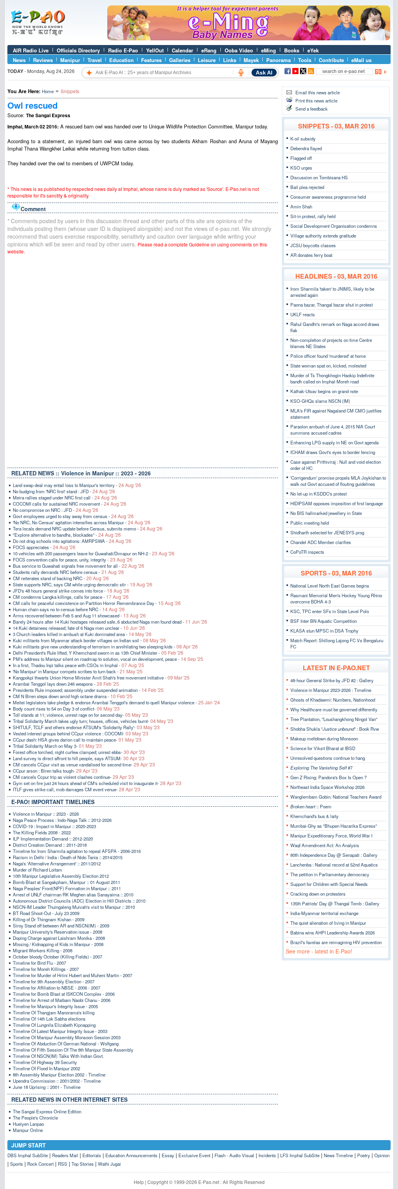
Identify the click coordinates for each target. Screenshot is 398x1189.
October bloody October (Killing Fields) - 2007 (57, 956)
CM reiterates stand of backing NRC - (61, 578)
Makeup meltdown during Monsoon (324, 738)
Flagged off (301, 158)
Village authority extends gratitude (323, 235)
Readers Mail (65, 1155)
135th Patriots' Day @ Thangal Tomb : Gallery (334, 903)
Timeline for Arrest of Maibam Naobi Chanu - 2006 (61, 1000)
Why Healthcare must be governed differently (333, 709)
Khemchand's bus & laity (314, 816)
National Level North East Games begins (329, 585)
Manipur (70, 60)
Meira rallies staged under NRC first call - (65, 497)
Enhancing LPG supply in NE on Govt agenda (334, 442)
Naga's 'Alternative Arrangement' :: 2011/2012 (57, 863)
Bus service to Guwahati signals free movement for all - (78, 566)
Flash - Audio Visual (234, 1155)
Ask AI (264, 72)
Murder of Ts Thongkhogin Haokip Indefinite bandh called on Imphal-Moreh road (332, 378)
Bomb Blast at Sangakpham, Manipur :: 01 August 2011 (66, 882)
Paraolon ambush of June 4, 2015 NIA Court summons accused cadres (332, 429)
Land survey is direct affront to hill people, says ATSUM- (79, 758)
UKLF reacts (302, 314)
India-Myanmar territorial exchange (324, 913)
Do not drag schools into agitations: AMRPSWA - (72, 541)
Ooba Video (239, 50)
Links (229, 60)
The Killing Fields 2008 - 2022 (42, 832)
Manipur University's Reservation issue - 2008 (57, 932)
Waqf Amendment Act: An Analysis (324, 845)
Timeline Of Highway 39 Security (45, 1062)
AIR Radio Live (31, 50)
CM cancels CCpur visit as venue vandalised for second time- (84, 764)
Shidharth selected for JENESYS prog (327, 532)
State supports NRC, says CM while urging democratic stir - (82, 584)
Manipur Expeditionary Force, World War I (331, 835)
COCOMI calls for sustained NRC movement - (69, 504)
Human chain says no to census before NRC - (69, 609)
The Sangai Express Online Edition (47, 1111)
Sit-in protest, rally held (312, 216)
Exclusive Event (194, 1155)
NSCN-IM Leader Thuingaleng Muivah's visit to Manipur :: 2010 (74, 907)
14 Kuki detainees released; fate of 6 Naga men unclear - (79, 628)
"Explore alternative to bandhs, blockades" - (67, 535)
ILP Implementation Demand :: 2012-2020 (53, 838)
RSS (62, 1164)
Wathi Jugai (109, 1164)
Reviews (43, 60)
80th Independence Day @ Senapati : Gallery (333, 855)
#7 (321, 767)
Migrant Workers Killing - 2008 (42, 950)
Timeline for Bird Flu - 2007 (39, 963)
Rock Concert (40, 1164)
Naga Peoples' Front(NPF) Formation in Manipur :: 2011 (67, 888)
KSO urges (301, 168)
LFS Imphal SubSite (299, 1155)
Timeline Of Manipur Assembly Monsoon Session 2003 (66, 1037)
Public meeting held (309, 523)
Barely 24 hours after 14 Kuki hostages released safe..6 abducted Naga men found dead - (110, 622)
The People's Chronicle (35, 1117)
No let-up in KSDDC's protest (318, 494)
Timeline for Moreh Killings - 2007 (46, 969)
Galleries (179, 60)
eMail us (361, 60)
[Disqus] (142, 359)
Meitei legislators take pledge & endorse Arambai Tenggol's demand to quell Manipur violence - (116, 702)
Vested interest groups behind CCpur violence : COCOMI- (80, 733)
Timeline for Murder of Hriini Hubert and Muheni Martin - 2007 (72, 975)
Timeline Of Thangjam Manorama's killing (53, 1012)
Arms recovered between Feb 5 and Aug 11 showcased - (79, 615)
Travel (94, 60)
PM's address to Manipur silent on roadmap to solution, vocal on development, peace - (108, 659)
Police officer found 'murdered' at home (328, 356)
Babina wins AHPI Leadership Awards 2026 (332, 932)
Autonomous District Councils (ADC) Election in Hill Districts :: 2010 (79, 901)
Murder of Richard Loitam (37, 870)
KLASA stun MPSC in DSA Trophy (324, 630)
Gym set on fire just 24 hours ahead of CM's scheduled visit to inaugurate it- (97, 783)
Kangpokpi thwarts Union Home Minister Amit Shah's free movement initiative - (101, 677)
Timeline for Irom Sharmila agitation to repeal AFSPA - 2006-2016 (77, 851)
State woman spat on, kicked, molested (328, 365)
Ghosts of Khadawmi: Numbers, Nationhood (332, 700)
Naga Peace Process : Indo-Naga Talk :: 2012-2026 (62, 820)
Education (121, 60)
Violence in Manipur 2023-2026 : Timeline (330, 690)
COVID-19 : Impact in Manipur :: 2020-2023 (54, 826)
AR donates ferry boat (311, 255)
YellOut (155, 50)
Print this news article (316, 100)
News (19, 60)
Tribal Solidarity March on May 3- (57, 746)
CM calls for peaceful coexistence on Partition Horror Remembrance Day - (97, 603)
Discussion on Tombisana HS (319, 177)
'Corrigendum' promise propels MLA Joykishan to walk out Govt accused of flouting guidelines (338, 481)
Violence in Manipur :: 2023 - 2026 (46, 814)
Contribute (331, 60)
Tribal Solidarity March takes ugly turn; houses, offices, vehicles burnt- (93, 721)
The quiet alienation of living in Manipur (328, 923)
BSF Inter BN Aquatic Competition (323, 621)
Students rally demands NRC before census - (68, 572)
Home (48, 91)
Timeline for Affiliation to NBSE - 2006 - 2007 (56, 987)
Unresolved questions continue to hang (327, 758)
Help (139, 1182)
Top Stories (83, 1164)
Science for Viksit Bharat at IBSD (322, 748)
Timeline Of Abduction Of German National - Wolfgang (66, 1043)
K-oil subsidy (303, 138)
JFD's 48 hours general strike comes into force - (71, 591)
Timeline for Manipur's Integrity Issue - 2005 (55, 1006)
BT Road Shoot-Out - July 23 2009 (46, 913)
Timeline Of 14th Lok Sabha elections (49, 1019)
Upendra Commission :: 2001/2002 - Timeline (57, 1081)
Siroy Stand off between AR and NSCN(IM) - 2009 (61, 925)
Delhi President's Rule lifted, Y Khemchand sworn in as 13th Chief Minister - (98, 653)
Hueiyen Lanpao (28, 1124)
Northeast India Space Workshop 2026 (327, 787)
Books (291, 50)
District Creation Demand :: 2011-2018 (50, 845)
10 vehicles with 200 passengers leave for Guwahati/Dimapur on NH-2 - (94, 553)
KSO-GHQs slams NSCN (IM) (320, 401)
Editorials (91, 1155)
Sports (16, 1164)
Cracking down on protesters (318, 894)
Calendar (182, 50)
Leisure (207, 60)
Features (151, 60)
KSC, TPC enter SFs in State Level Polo (329, 611)
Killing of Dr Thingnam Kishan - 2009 (48, 919)
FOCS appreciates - (44, 547)
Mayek (251, 60)
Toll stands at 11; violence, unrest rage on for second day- (80, 715)
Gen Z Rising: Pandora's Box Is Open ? (328, 777)
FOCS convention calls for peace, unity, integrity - (73, 559)
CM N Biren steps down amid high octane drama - (73, 696)
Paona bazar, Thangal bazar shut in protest (331, 305)
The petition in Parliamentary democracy (329, 874)
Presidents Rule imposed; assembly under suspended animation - (88, 690)
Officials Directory (78, 50)
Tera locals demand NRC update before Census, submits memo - (87, 528)
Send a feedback (311, 109)
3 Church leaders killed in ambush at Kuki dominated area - (82, 634)
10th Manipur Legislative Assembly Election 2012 (61, 876)
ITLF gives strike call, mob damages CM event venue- (76, 789)
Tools (304, 60)
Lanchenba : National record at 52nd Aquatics (334, 864)
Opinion (381, 1155)
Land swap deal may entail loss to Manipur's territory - (77, 485)
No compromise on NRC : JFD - (55, 510)
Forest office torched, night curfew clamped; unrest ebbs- (79, 752)
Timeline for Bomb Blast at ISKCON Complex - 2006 (64, 994)
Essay (168, 1155)
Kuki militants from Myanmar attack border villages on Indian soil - (89, 640)
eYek (313, 50)
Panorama (278, 60)
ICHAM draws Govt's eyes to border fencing (332, 452)
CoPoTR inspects (307, 552)
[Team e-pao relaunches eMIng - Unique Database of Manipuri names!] (248, 38)
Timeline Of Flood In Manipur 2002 (46, 1068)
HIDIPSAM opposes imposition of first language (336, 503)
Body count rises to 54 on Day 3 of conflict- (66, 708)
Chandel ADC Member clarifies (320, 542)
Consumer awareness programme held (328, 197)
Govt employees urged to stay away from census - (73, 516)
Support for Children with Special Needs (329, 884)
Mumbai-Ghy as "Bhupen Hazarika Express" (333, 826)
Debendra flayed (306, 148)
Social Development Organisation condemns (333, 226)
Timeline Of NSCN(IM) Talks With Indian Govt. (58, 1056)
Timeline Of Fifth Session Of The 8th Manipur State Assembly (73, 1050)
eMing (268, 50)
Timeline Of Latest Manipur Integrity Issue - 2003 (60, 1031)
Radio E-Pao (123, 50)
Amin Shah (301, 206)
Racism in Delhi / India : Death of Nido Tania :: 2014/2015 (67, 857)
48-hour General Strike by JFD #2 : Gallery (332, 680)
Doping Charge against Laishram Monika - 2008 (59, 938)
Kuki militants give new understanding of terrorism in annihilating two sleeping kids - (105, 646)
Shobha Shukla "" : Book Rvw (334, 729)
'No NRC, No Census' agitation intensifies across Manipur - (81, 522)
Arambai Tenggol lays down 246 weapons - (66, 684)
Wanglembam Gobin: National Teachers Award (335, 797)
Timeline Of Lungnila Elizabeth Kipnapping (54, 1025)
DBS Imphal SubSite (27, 1155)
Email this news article (317, 92)
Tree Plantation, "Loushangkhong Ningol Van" (333, 719)
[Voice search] (241, 72)
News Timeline (338, 1155)
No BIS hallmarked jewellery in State (326, 513)
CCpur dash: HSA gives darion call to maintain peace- (77, 740)
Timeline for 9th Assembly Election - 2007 (53, 981)
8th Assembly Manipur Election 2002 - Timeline (59, 1074)
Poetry (363, 1155)
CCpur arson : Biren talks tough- (55, 771)
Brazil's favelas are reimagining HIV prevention (336, 942)
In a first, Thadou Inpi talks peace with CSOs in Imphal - (78, 665)
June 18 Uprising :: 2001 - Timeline (46, 1087)
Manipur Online (28, 1130)
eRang (208, 50)
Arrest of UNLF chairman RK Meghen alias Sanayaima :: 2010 (73, 894)
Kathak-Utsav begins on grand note (324, 391)
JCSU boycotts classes (313, 245)
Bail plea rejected (307, 187)
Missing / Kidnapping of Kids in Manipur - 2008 (58, 944)
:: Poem (311, 806)
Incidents (267, 1155)
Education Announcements (131, 1155)
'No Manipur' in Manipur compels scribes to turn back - (78, 671)
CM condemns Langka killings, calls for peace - (71, 597)
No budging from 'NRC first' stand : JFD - (64, 491)
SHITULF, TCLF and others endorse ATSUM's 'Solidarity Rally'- (86, 727)
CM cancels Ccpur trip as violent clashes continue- (73, 777)
